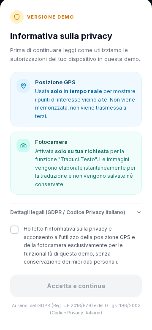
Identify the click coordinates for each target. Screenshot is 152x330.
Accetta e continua (76, 285)
